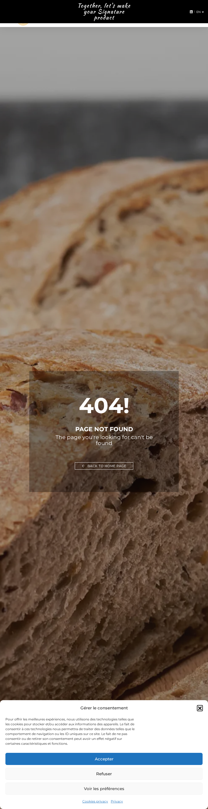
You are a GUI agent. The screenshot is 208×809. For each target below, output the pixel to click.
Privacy (117, 801)
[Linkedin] (190, 12)
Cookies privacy (95, 801)
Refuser (104, 773)
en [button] (199, 12)
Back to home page (106, 466)
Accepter (104, 758)
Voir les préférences (104, 788)
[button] (200, 708)
